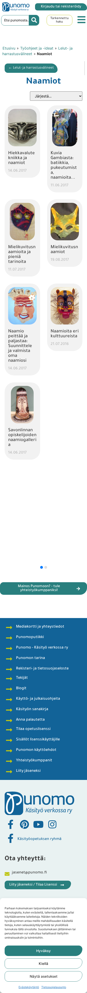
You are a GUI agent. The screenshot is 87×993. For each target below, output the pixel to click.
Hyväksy (43, 951)
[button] (41, 567)
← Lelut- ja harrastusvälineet (31, 68)
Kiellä (43, 963)
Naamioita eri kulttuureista (65, 334)
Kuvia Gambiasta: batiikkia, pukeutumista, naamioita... (64, 165)
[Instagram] (52, 824)
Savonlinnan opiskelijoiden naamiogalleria (22, 438)
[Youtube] (38, 824)
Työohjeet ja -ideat (36, 48)
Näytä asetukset (44, 976)
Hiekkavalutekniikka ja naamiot (21, 158)
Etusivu (9, 48)
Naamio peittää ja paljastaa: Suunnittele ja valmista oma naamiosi (20, 346)
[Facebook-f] (10, 824)
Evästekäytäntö (29, 987)
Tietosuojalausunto (53, 987)
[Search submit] (34, 20)
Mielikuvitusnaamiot (64, 250)
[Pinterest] (24, 824)
